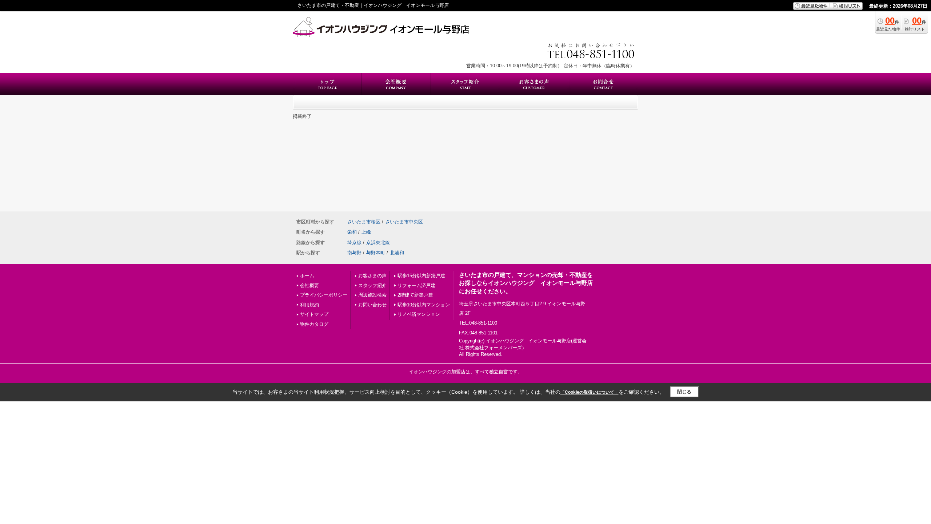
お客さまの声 (372, 275)
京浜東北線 (378, 242)
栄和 (352, 232)
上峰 (366, 232)
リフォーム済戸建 (416, 285)
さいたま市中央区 (404, 222)
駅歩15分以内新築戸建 (421, 275)
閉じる (684, 391)
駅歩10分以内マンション (423, 304)
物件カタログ (314, 324)
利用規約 (309, 304)
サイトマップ (314, 314)
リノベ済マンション (418, 314)
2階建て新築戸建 (415, 295)
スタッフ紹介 (372, 285)
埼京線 (354, 242)
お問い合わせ (372, 304)
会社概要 (309, 285)
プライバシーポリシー (323, 295)
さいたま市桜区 (363, 222)
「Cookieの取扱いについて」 (589, 392)
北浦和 (397, 252)
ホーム (307, 275)
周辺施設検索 (372, 295)
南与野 (354, 252)
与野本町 (375, 252)
